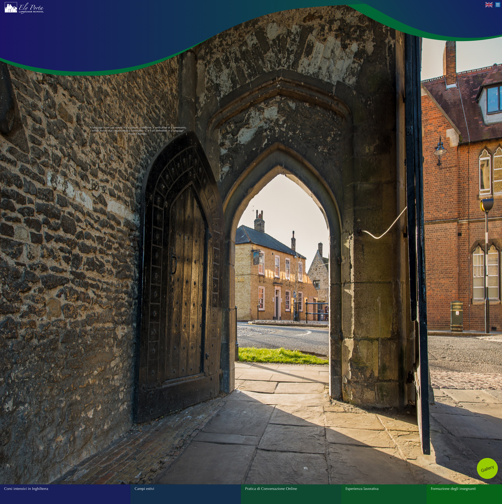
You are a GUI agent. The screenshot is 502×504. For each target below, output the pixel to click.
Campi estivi (144, 488)
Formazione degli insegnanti (453, 488)
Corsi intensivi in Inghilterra (26, 488)
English (489, 4)
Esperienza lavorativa (362, 488)
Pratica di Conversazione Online (271, 488)
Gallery (487, 468)
